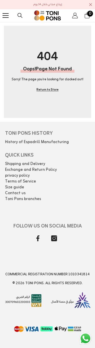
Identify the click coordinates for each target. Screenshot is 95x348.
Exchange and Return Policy (31, 170)
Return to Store (47, 89)
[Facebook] (38, 238)
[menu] (6, 15)
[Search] (20, 15)
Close (90, 5)
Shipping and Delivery (25, 164)
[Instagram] (54, 238)
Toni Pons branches (23, 199)
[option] (47, 4)
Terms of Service (20, 181)
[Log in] (75, 15)
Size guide (14, 187)
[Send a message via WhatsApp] (85, 338)
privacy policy (17, 175)
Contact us (15, 193)
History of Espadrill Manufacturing (37, 142)
